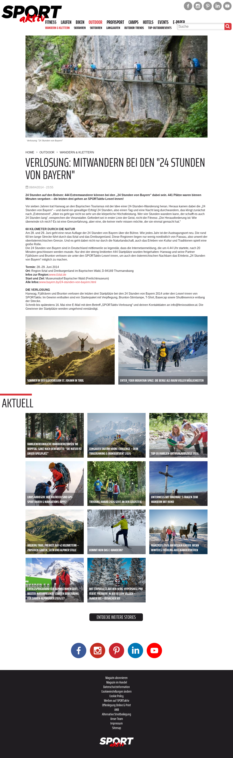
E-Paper (179, 22)
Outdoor (95, 22)
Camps (134, 22)
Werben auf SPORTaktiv (116, 700)
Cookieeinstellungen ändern (116, 691)
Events (163, 22)
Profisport (115, 22)
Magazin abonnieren (116, 678)
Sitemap (116, 728)
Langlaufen (113, 27)
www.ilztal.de (57, 274)
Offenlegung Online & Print (116, 705)
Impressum (116, 723)
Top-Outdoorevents (159, 27)
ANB (116, 709)
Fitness (50, 22)
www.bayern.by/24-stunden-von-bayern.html (67, 282)
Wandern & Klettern (57, 27)
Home (29, 152)
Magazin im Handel (116, 682)
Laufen (66, 22)
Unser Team (116, 719)
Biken (80, 22)
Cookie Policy (116, 696)
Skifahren (80, 27)
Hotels (148, 22)
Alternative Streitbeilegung (116, 714)
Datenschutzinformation (116, 687)
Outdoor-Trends (134, 27)
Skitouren (96, 27)
